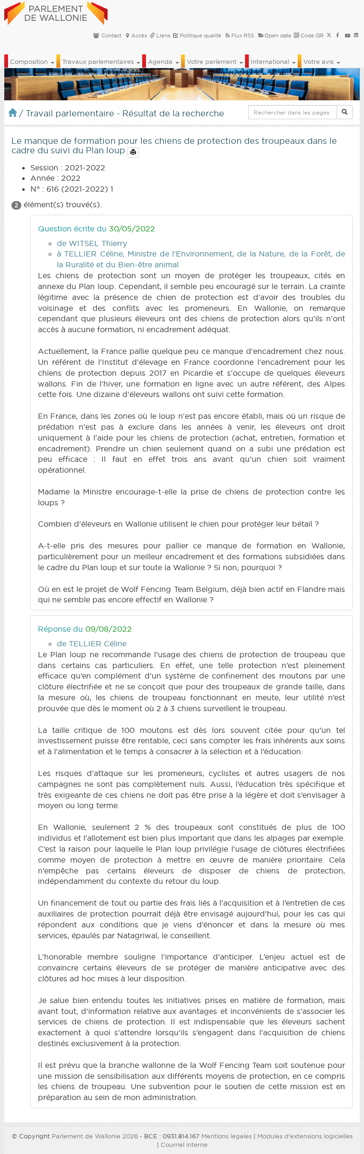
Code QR (311, 35)
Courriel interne (184, 1144)
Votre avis (319, 61)
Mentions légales (226, 1136)
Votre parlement (212, 61)
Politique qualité (199, 35)
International (271, 61)
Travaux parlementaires (99, 61)
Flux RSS (242, 35)
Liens (162, 35)
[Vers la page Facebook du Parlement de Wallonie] (338, 35)
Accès (139, 35)
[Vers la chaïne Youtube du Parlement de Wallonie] (348, 35)
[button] (345, 112)
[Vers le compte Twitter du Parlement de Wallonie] (329, 35)
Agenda (161, 61)
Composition (30, 61)
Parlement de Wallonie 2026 (95, 1136)
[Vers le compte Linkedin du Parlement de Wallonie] (356, 35)
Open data (277, 35)
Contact (110, 35)
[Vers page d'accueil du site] (56, 12)
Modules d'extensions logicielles (305, 1136)
